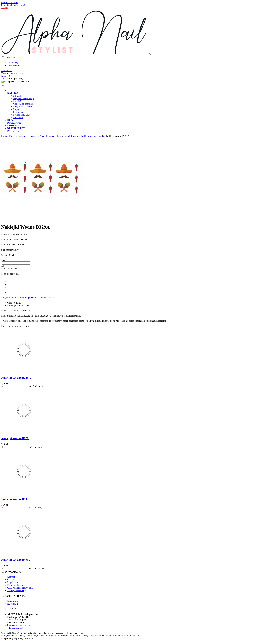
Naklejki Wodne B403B (16, 498)
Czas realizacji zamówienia (20, 587)
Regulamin (12, 582)
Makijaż (17, 101)
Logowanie (12, 601)
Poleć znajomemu (27, 297)
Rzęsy (16, 109)
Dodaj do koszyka (10, 268)
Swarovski (18, 112)
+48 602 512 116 (9, 2)
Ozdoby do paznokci (23, 104)
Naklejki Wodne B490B (16, 559)
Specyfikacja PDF (45, 297)
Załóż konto (13, 65)
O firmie (11, 579)
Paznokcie (18, 117)
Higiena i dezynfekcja (23, 98)
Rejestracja (12, 603)
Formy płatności (15, 585)
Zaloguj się (12, 62)
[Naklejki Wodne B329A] (42, 219)
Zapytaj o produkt (9, 297)
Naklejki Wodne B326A (16, 377)
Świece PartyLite (21, 114)
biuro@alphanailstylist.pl (13, 5)
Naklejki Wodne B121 (15, 438)
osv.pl (81, 633)
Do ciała (17, 95)
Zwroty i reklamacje (16, 590)
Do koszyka (38, 386)
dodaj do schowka (10, 273)
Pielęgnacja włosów (22, 106)
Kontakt (11, 577)
